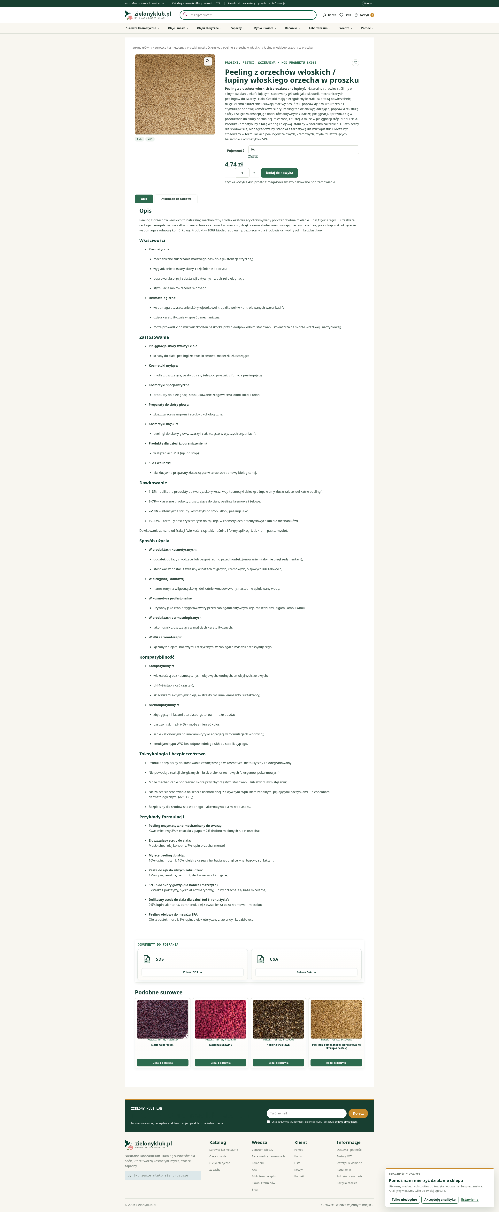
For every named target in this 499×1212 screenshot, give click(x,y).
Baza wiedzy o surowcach (268, 1156)
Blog (255, 1189)
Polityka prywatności (350, 1176)
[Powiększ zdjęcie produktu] (175, 94)
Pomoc (368, 3)
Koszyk (298, 1169)
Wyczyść (253, 156)
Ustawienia (470, 1199)
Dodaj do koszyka (279, 173)
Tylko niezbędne (404, 1199)
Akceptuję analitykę (440, 1199)
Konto (298, 1156)
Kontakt (299, 1176)
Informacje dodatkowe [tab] (176, 199)
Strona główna (142, 47)
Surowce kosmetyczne (169, 47)
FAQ (254, 1169)
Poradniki (258, 1163)
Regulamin (344, 1169)
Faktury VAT (344, 1156)
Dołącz (358, 1113)
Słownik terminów (263, 1183)
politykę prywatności (346, 1121)
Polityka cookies (347, 1183)
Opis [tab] (144, 199)
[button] (208, 61)
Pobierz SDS (192, 972)
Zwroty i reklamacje (349, 1163)
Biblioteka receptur (264, 1176)
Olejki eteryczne (219, 1163)
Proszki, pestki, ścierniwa (203, 47)
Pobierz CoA (306, 972)
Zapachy (214, 1169)
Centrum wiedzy (262, 1150)
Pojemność (235, 150)
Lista (297, 1163)
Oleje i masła (217, 1156)
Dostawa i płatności (349, 1150)
